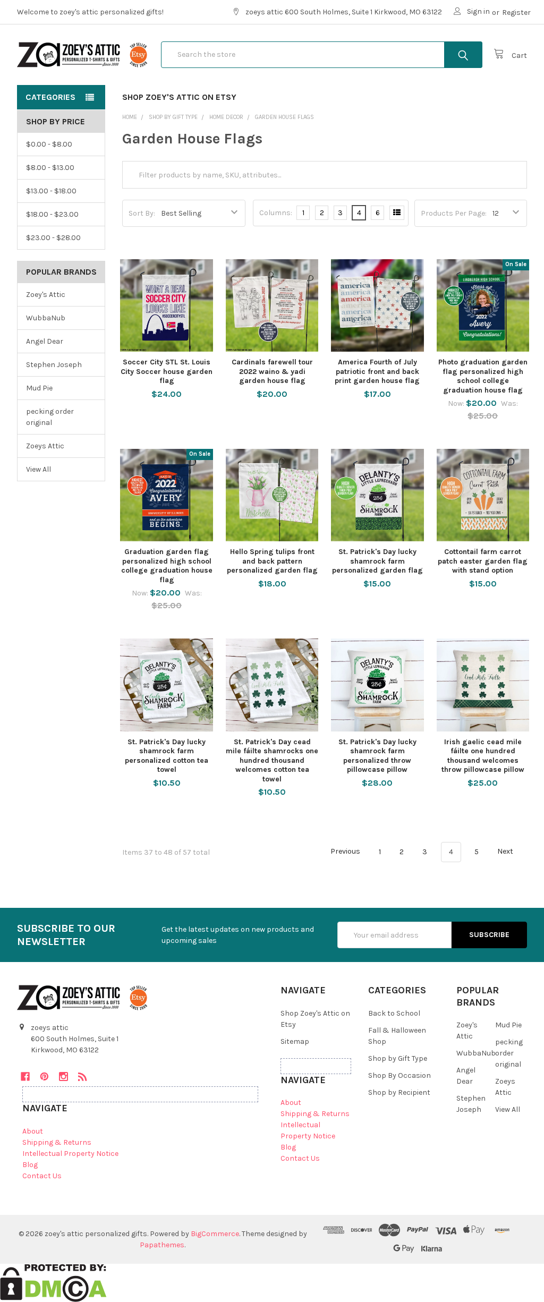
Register (516, 12)
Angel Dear (44, 341)
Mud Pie (39, 388)
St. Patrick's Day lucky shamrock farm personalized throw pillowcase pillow (377, 756)
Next (506, 851)
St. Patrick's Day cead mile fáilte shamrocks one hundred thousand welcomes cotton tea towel (272, 760)
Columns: (275, 212)
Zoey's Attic (45, 294)
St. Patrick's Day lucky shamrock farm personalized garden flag (377, 561)
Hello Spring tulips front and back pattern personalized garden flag (272, 561)
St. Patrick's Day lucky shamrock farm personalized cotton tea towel (166, 756)
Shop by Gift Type (397, 1058)
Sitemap (294, 1041)
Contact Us (42, 1175)
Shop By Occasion (399, 1075)
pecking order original (50, 417)
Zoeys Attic (45, 445)
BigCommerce (215, 1233)
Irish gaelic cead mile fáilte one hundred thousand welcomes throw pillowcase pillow (482, 756)
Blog (30, 1164)
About (32, 1131)
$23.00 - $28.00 (53, 237)
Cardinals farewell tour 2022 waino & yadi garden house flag (272, 371)
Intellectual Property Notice (70, 1153)
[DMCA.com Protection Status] (53, 1282)
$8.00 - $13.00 (50, 167)
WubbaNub (45, 317)
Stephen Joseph (54, 364)
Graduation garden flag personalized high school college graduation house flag (166, 565)
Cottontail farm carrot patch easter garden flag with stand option (483, 561)
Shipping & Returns (56, 1142)
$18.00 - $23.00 (52, 214)
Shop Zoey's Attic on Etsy (179, 97)
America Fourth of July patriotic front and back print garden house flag (377, 371)
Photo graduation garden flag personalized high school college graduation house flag (483, 376)
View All (38, 469)
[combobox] (321, 54)
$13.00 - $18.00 (51, 190)
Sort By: (142, 213)
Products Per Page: (454, 213)
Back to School (394, 1013)
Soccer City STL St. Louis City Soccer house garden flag (166, 371)
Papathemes (162, 1244)
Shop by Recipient (399, 1092)
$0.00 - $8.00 (49, 144)
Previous (344, 851)
